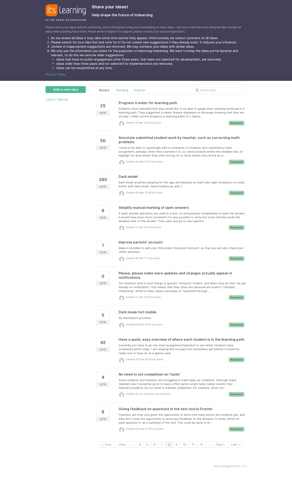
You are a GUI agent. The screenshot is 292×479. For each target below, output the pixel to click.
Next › (221, 444)
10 (184, 444)
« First (107, 444)
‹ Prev (121, 444)
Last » (235, 444)
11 (193, 444)
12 (201, 444)
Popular (139, 90)
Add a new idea (65, 89)
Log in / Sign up (57, 99)
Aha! (243, 466)
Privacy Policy (56, 74)
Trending (121, 90)
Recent (104, 90)
